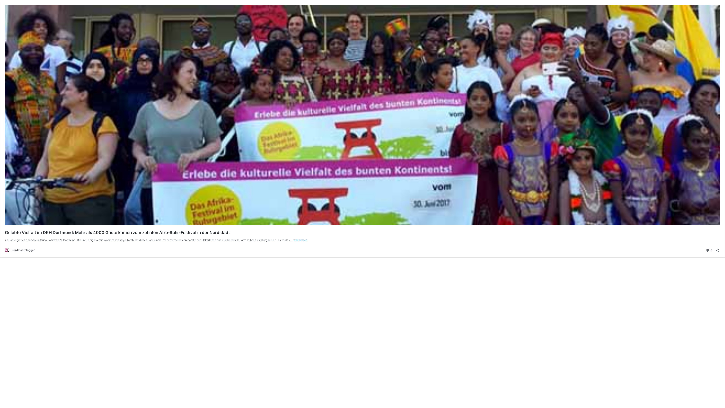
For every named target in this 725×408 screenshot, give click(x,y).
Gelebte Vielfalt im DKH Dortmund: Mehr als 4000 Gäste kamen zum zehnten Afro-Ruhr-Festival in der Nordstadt (117, 232)
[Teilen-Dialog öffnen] (717, 249)
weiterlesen (300, 240)
